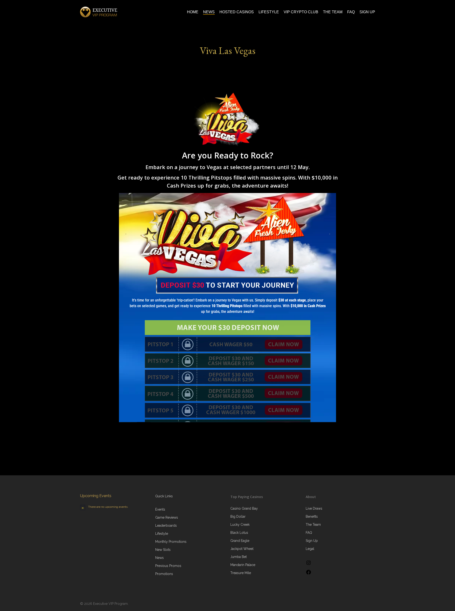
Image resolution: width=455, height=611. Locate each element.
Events (160, 509)
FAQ (309, 533)
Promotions (164, 574)
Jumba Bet (238, 557)
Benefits (312, 516)
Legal (310, 549)
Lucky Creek (240, 524)
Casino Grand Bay (244, 508)
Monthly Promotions (171, 542)
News (159, 558)
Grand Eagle (239, 541)
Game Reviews (166, 517)
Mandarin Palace (242, 565)
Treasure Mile (240, 573)
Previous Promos (168, 566)
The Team (313, 524)
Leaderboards (166, 525)
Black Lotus (239, 533)
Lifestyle (161, 533)
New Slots (163, 550)
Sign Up (312, 541)
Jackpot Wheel (242, 549)
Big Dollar (238, 516)
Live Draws (314, 508)
